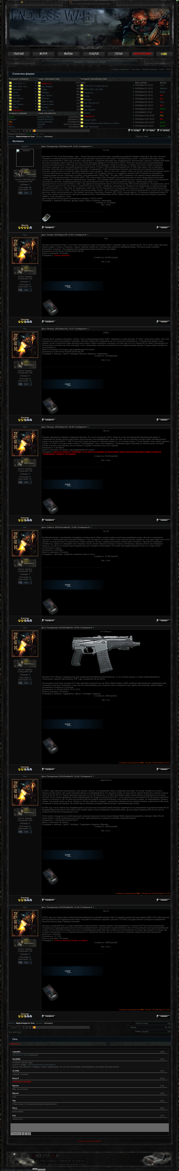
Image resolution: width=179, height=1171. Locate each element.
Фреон (12, 127)
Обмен (15, 107)
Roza (14, 1108)
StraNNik (16, 1059)
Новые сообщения (121, 69)
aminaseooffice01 (45, 117)
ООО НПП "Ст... (19, 83)
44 (88, 427)
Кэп (161, 95)
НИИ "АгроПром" (91, 127)
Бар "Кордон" (89, 110)
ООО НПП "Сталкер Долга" (96, 86)
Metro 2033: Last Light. (93, 89)
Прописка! (17, 89)
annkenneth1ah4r (45, 122)
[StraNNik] (166, 1059)
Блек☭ (15, 1078)
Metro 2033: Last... (20, 86)
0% (30, 189)
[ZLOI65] (166, 1071)
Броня (162, 109)
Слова (15, 92)
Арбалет (163, 88)
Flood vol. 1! (17, 110)
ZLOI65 (15, 1071)
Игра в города (47, 110)
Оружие (39, 136)
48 (94, 907)
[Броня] (166, 1086)
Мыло (162, 92)
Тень (162, 85)
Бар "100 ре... (18, 98)
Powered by (8, 1170)
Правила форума (149, 69)
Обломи (16, 101)
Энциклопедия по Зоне (25, 136)
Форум (11, 136)
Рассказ (45, 107)
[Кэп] (166, 1115)
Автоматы (48, 136)
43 (88, 329)
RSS (168, 69)
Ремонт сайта (47, 104)
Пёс (161, 115)
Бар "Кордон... (18, 104)
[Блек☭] (166, 1078)
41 (92, 146)
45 (91, 527)
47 (94, 776)
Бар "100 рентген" (92, 103)
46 (94, 628)
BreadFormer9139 (45, 119)
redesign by (23, 1170)
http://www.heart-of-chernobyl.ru (42, 1065)
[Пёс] (166, 1101)
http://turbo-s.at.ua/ (20, 1055)
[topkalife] (166, 1052)
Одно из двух (47, 101)
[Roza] (166, 1108)
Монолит (16, 95)
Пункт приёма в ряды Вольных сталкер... (102, 123)
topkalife (41, 124)
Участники (135, 69)
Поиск (161, 69)
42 (88, 235)
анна (40, 127)
